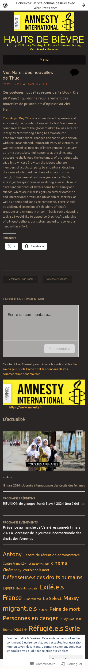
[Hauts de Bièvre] (44, 31)
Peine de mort (65, 609)
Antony (12, 554)
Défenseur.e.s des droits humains (42, 577)
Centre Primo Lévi (15, 563)
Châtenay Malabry (38, 563)
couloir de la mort (36, 570)
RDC (79, 619)
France (12, 597)
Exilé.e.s (51, 587)
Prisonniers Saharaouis (59, 279)
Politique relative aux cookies (49, 650)
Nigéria (43, 609)
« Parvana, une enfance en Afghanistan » (22, 279)
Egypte (9, 588)
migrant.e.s (20, 608)
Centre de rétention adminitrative (51, 555)
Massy (71, 598)
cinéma (59, 563)
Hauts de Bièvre (44, 38)
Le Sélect (52, 598)
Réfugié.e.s (46, 628)
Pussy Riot (67, 619)
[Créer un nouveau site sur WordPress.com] (44, 5)
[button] (79, 433)
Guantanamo (32, 598)
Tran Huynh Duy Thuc (17, 118)
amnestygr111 (38, 84)
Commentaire (59, 349)
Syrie (72, 628)
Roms (7, 630)
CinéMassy (12, 570)
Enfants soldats (27, 588)
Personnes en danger (30, 618)
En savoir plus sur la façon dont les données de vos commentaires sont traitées (40, 369)
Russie (20, 629)
